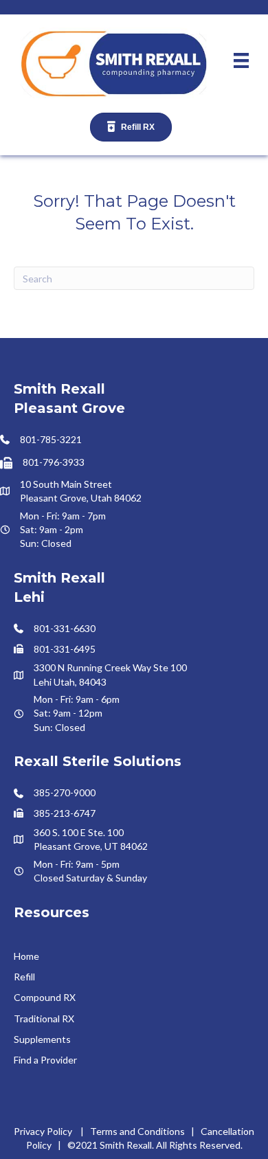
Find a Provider (45, 1060)
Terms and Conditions (137, 1131)
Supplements (42, 1039)
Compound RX (45, 997)
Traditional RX (44, 1018)
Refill (24, 976)
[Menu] (241, 60)
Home (26, 956)
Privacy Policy (43, 1131)
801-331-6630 (65, 628)
